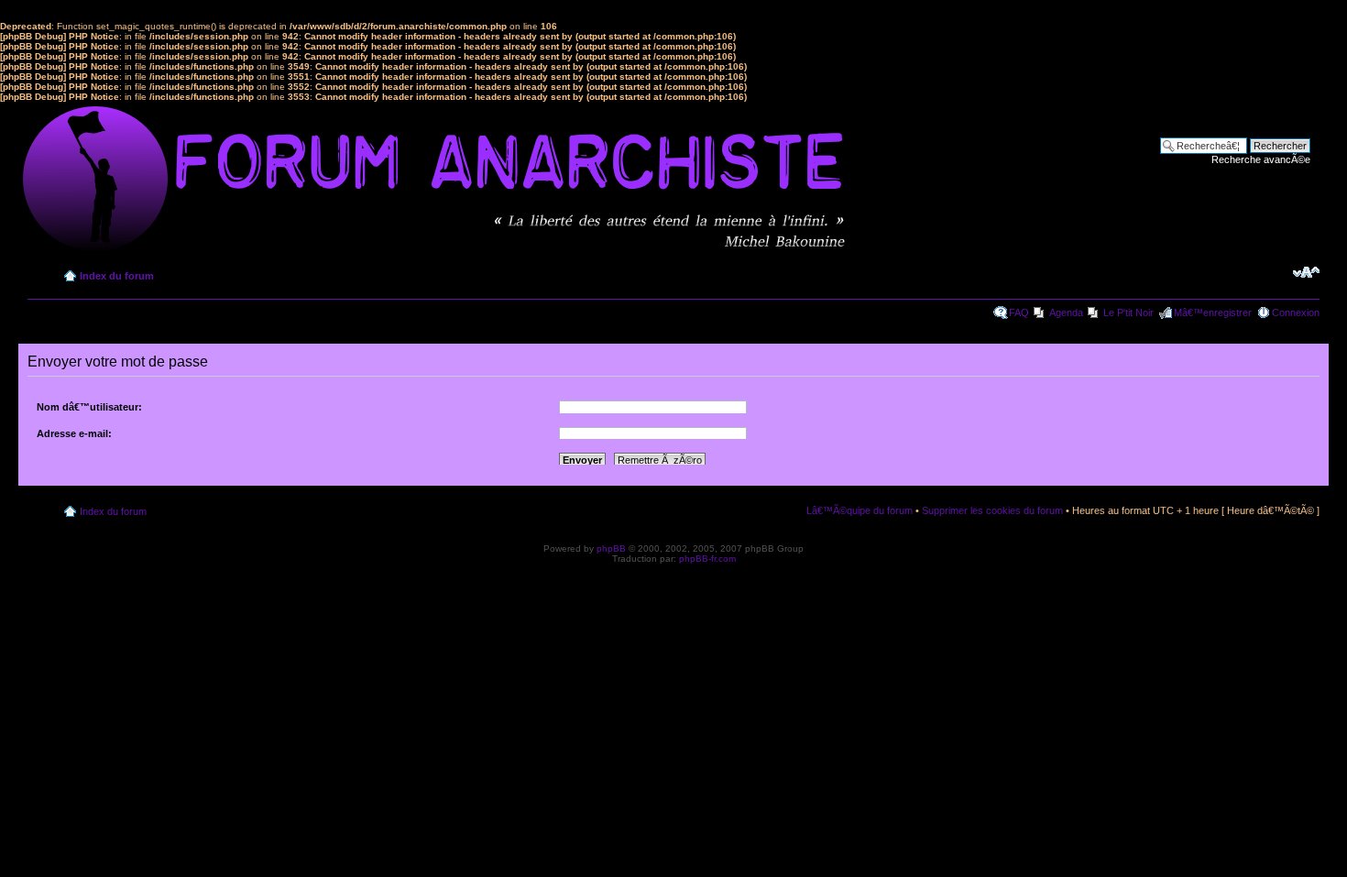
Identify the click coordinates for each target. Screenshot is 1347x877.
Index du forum (117, 275)
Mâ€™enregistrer (1213, 312)
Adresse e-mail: (74, 433)
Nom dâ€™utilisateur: (89, 406)
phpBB (611, 548)
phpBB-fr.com (707, 559)
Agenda (1066, 312)
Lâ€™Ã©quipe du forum (859, 510)
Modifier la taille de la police (1306, 272)
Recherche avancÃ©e (1260, 159)
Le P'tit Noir (1128, 312)
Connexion (1296, 312)
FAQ (1019, 312)
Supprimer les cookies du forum (992, 510)
